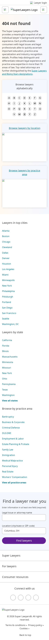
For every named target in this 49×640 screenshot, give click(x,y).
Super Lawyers (11, 555)
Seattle (5, 318)
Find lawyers (24, 540)
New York (7, 285)
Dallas (5, 252)
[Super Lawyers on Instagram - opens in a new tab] (20, 597)
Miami (5, 274)
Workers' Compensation (14, 477)
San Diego (7, 307)
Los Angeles (8, 269)
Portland (6, 302)
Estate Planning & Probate (15, 444)
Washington (8, 395)
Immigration (8, 455)
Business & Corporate (13, 422)
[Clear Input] (42, 517)
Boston (5, 236)
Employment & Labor (13, 438)
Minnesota (7, 362)
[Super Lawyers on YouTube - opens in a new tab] (28, 597)
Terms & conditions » (16, 625)
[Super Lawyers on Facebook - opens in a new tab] (13, 597)
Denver (6, 258)
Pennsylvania (9, 384)
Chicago (6, 241)
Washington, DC (10, 324)
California (7, 340)
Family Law (7, 449)
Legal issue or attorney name (17, 512)
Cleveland (7, 247)
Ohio (4, 378)
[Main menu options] (5, 9)
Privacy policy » (36, 625)
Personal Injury (10, 466)
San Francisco (9, 313)
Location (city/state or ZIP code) (18, 525)
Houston (6, 263)
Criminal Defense (11, 427)
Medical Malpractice (12, 460)
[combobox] (24, 517)
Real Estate (7, 471)
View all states (10, 400)
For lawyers (9, 566)
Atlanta (5, 230)
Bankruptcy (8, 416)
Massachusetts (10, 356)
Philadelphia (8, 291)
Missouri (6, 367)
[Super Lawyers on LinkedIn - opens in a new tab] (36, 597)
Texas (5, 389)
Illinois (5, 351)
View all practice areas (14, 482)
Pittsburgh (7, 296)
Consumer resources (15, 577)
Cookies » (24, 628)
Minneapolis (8, 280)
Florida (5, 345)
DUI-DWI (6, 433)
